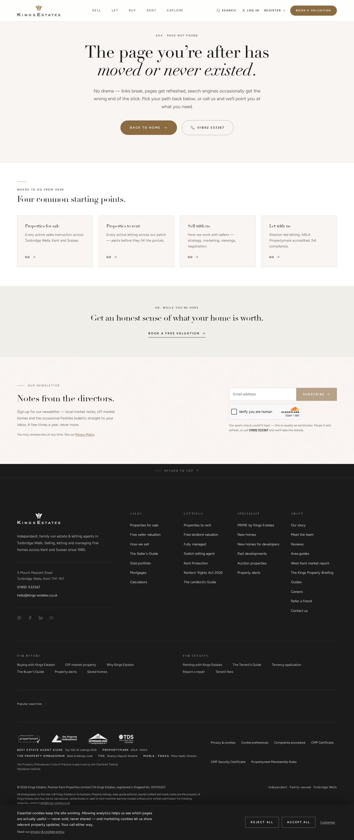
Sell (96, 10)
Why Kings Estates (120, 665)
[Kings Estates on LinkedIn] (41, 618)
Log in (253, 10)
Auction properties (252, 563)
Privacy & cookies (223, 742)
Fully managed (195, 544)
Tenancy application (286, 665)
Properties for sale (144, 525)
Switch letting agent (199, 553)
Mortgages (138, 572)
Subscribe (313, 394)
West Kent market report (310, 563)
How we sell (139, 544)
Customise (327, 822)
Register (272, 10)
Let (115, 10)
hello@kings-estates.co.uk (37, 595)
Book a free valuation (174, 333)
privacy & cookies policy (47, 831)
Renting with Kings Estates (202, 665)
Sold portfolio (140, 563)
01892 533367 (211, 127)
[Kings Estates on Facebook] (30, 618)
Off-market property (80, 665)
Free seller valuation (145, 534)
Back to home (145, 127)
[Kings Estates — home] (38, 10)
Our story (298, 525)
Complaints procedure (289, 742)
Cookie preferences (254, 742)
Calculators (138, 582)
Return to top (178, 470)
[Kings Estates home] (38, 518)
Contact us (299, 611)
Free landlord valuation (201, 534)
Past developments (252, 553)
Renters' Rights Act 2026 (203, 572)
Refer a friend (301, 601)
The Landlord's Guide (200, 582)
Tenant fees (224, 672)
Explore (175, 10)
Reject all (262, 822)
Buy (132, 10)
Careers (297, 591)
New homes (246, 534)
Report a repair (194, 672)
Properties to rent (197, 525)
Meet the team (302, 534)
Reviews (297, 544)
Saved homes (97, 672)
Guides (296, 582)
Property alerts (248, 572)
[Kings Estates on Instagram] (19, 618)
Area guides (300, 553)
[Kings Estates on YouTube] (51, 618)
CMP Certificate (322, 742)
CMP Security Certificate (228, 762)
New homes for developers (258, 544)
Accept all (298, 822)
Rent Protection (196, 563)
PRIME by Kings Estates (255, 525)
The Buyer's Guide (30, 672)
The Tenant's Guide (247, 665)
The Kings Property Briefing (312, 572)
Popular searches (29, 704)
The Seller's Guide (144, 553)
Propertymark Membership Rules (273, 762)
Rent (152, 10)
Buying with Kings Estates (36, 665)
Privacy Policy (84, 434)
